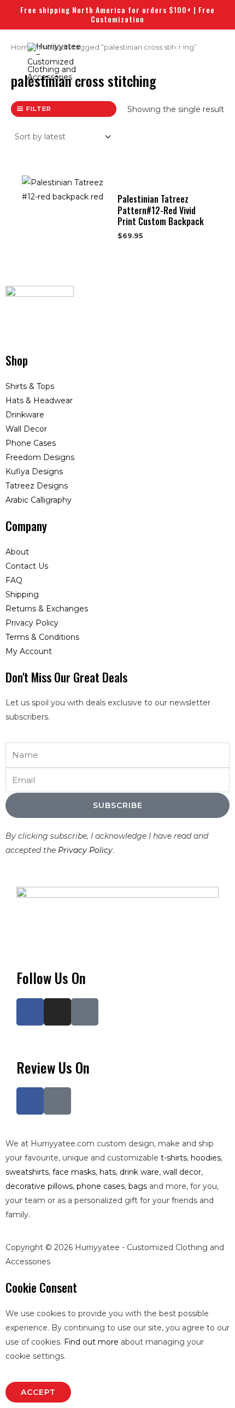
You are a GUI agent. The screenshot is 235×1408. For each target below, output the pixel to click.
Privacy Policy (85, 850)
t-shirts (174, 1158)
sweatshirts (27, 1172)
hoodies (206, 1158)
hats (107, 1172)
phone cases (101, 1186)
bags (137, 1186)
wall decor (182, 1172)
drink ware (139, 1172)
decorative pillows (39, 1186)
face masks (74, 1172)
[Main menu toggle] (211, 58)
